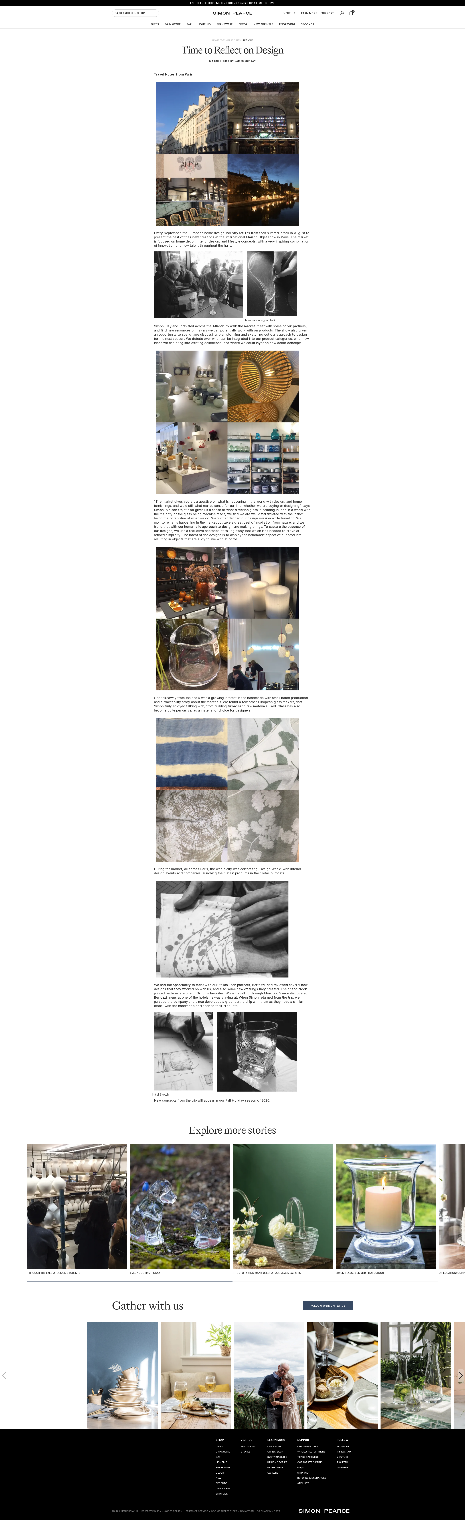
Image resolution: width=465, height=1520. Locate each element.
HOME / (216, 40)
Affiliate (303, 1483)
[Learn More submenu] (319, 13)
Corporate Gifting (310, 1462)
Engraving (287, 24)
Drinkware (173, 24)
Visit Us (289, 13)
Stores (245, 1452)
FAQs (300, 1468)
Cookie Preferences (224, 1511)
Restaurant (249, 1447)
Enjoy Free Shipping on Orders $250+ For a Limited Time (232, 3)
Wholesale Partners (311, 1452)
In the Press (275, 1468)
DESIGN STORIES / (231, 40)
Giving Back (275, 1452)
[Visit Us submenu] (297, 13)
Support (327, 13)
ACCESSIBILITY (173, 1511)
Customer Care (307, 1447)
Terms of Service (196, 1511)
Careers (272, 1473)
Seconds (307, 24)
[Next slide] (460, 1376)
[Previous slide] (4, 1376)
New (218, 1478)
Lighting (204, 24)
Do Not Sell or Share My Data (260, 1511)
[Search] (117, 13)
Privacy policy (151, 1511)
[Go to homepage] (232, 13)
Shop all (222, 1494)
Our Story (274, 1447)
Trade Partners (308, 1457)
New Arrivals (264, 24)
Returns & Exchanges (311, 1478)
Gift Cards (223, 1488)
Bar (189, 24)
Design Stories (277, 1462)
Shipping (303, 1473)
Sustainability (277, 1457)
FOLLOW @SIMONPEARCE (328, 1305)
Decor (243, 24)
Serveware (225, 24)
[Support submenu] (336, 13)
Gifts (155, 24)
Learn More (308, 13)
